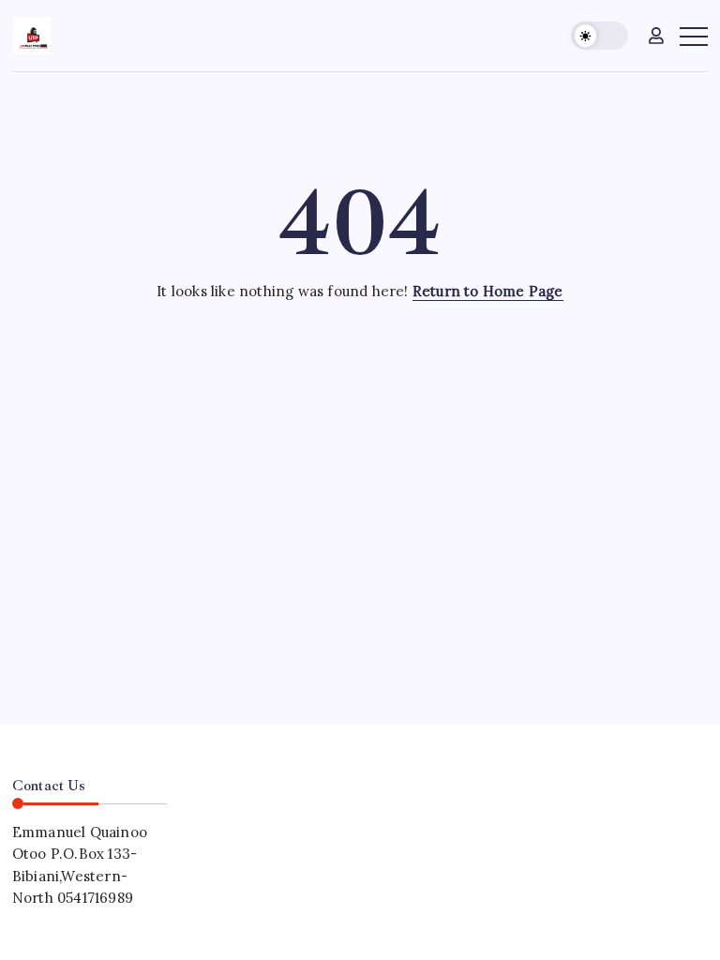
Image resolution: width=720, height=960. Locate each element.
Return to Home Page (487, 291)
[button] (599, 36)
